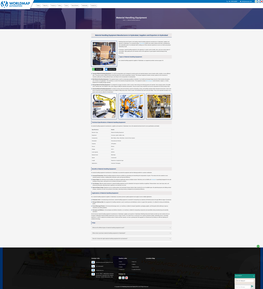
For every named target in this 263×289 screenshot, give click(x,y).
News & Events (75, 5)
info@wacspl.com (247, 1)
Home (38, 5)
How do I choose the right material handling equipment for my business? (109, 238)
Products (53, 5)
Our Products (122, 264)
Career (66, 5)
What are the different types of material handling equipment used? (108, 227)
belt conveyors (149, 80)
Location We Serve (136, 269)
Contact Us (93, 5)
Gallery (59, 5)
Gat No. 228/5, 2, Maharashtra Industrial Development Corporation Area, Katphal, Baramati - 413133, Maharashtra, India (104, 275)
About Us (45, 5)
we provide (141, 43)
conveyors (153, 179)
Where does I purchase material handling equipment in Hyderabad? (108, 233)
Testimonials (84, 5)
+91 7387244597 (232, 1)
